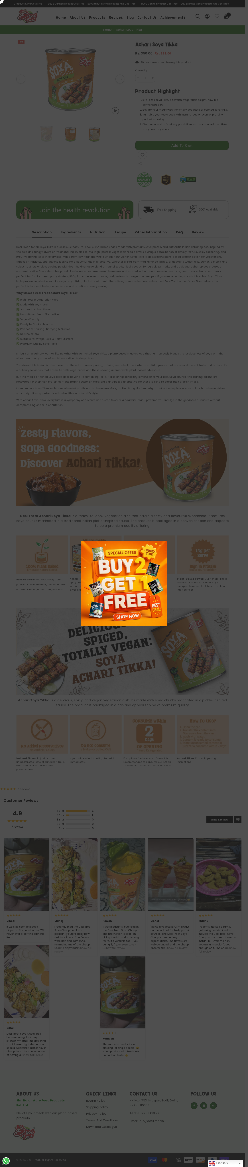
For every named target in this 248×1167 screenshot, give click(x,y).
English (221, 1163)
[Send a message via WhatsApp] (6, 1161)
